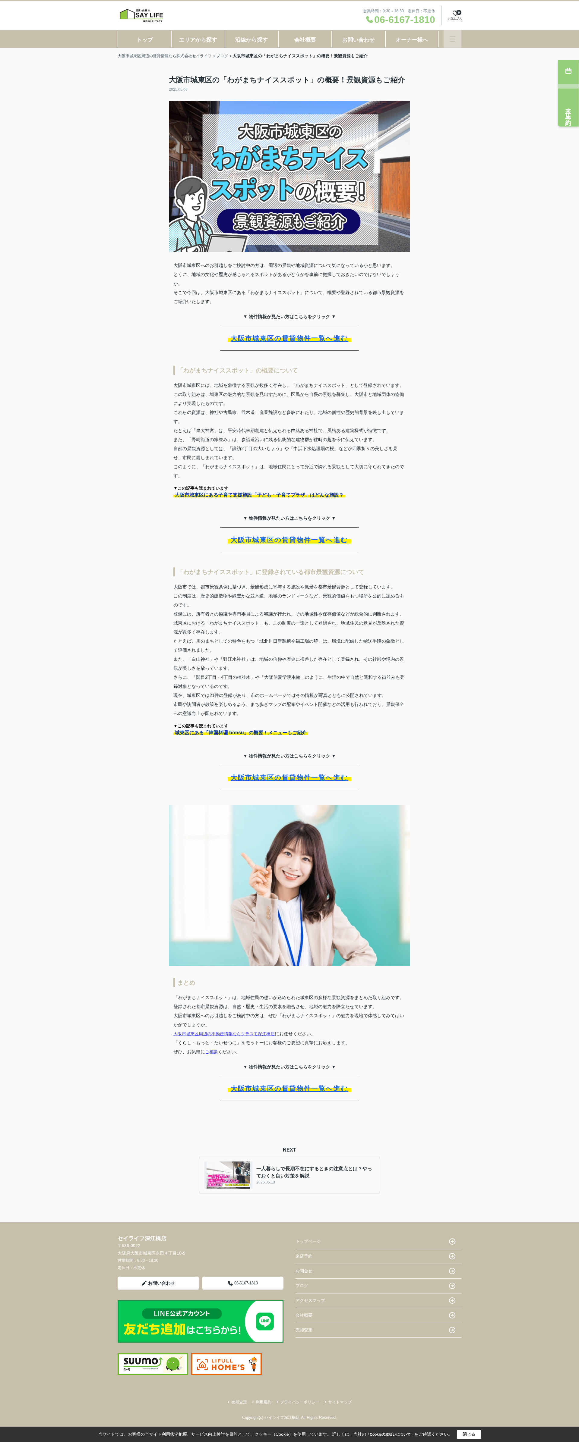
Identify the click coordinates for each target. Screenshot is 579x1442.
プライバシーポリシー (299, 1402)
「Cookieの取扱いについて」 (390, 1434)
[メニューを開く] (452, 39)
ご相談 (211, 1051)
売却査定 (304, 1330)
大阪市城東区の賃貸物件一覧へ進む (289, 338)
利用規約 (263, 1402)
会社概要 (305, 40)
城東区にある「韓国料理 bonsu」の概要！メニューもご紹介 (241, 732)
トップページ (308, 1241)
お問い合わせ (358, 40)
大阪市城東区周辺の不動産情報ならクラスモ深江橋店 (224, 1033)
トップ (145, 40)
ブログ (302, 1285)
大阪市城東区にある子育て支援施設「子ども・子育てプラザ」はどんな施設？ (259, 494)
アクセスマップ (310, 1300)
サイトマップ (340, 1402)
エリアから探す (198, 40)
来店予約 (304, 1256)
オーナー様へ (412, 40)
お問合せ (304, 1270)
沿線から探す (251, 40)
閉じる (469, 1434)
